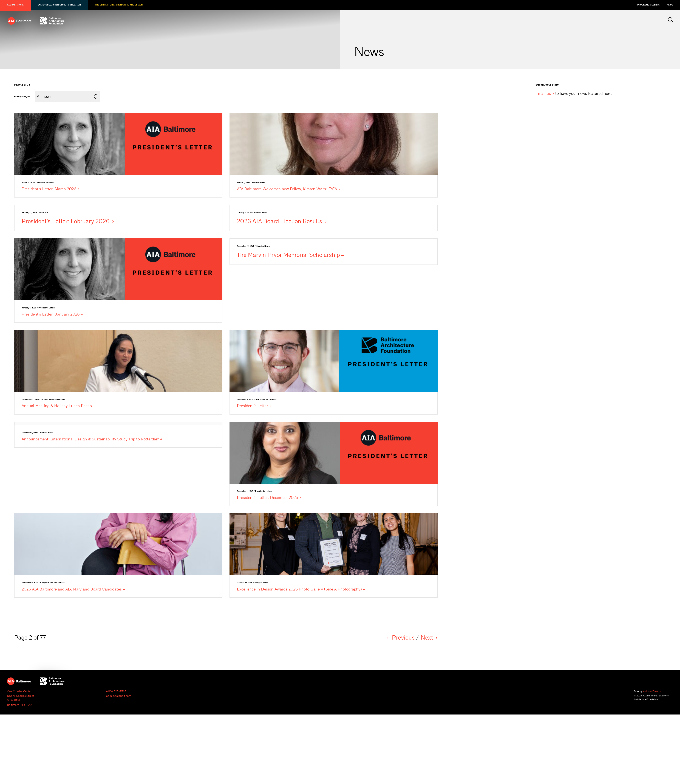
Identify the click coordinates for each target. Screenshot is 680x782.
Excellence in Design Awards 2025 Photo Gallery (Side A (299, 589)
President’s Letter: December (267, 497)
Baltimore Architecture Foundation (59, 5)
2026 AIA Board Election (279, 221)
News (670, 5)
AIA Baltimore (15, 5)
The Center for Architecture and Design (119, 5)
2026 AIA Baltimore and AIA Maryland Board (72, 589)
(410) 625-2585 (116, 691)
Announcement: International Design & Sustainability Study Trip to (90, 439)
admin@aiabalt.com (118, 696)
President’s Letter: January (51, 314)
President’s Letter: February (65, 221)
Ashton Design (652, 691)
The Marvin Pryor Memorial (288, 255)
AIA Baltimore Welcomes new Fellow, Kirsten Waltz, (287, 189)
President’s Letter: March (49, 189)
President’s (252, 405)
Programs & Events (648, 5)
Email (543, 93)
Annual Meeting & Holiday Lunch (57, 405)
